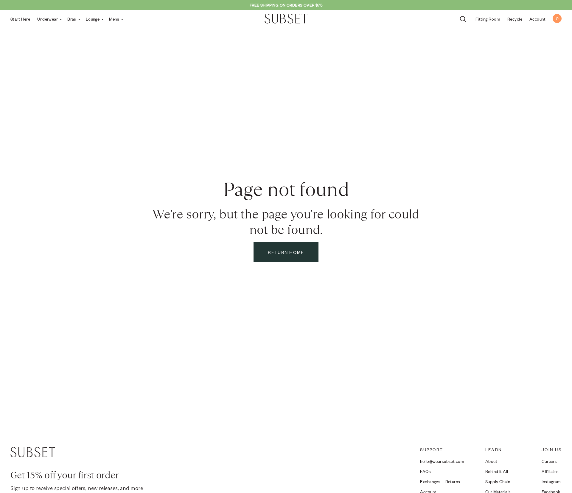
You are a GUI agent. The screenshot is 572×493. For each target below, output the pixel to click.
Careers (549, 461)
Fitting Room (487, 19)
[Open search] (464, 18)
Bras (71, 19)
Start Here (20, 19)
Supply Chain (497, 481)
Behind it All (496, 471)
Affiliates (550, 471)
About (491, 461)
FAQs (425, 471)
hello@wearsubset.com (442, 461)
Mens (114, 19)
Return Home (286, 252)
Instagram (551, 481)
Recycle (514, 19)
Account (537, 19)
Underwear (47, 19)
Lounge (93, 19)
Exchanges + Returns (440, 481)
